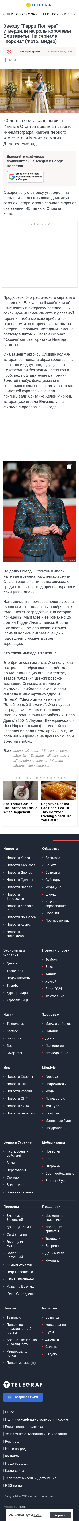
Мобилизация (53, 1142)
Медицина (53, 887)
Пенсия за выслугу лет (21, 1365)
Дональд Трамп (19, 1227)
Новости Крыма (19, 924)
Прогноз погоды (57, 920)
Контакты (12, 1456)
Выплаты (52, 872)
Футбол (51, 959)
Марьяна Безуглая (21, 1286)
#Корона (56, 760)
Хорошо (60, 1515)
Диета (50, 1038)
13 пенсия (14, 1317)
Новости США (18, 1084)
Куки (38, 1515)
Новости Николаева (15, 934)
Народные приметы (53, 1229)
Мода (49, 1091)
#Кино (18, 750)
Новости (10, 848)
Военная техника (20, 1192)
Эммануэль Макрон (15, 1244)
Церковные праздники (54, 1217)
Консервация (55, 1325)
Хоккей (50, 981)
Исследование (56, 1053)
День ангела (54, 1253)
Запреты (52, 1246)
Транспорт (15, 971)
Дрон (11, 1045)
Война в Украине (17, 1142)
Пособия (52, 913)
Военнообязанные (59, 1173)
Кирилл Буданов (19, 1264)
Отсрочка (52, 1166)
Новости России (19, 1091)
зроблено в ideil (14, 1507)
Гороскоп (52, 1076)
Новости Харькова (21, 865)
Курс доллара (17, 993)
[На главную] (39, 5)
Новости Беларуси (21, 1113)
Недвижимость (18, 978)
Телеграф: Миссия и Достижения (30, 1478)
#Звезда (19, 755)
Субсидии (53, 880)
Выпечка (52, 1317)
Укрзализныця (18, 1000)
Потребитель (55, 1084)
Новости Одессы (20, 880)
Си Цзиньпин (17, 1234)
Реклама (12, 1441)
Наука (8, 1014)
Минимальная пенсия (17, 1353)
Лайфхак (52, 1113)
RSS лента (13, 1485)
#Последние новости (30, 760)
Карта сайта (14, 1471)
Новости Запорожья (15, 896)
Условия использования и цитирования (36, 1434)
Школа (50, 894)
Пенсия (9, 1308)
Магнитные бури (58, 1120)
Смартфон (15, 1053)
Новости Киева (18, 858)
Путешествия (55, 1098)
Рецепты (49, 1308)
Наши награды (16, 1449)
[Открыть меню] (6, 5)
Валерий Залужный (15, 1255)
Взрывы (13, 1163)
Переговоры (16, 1170)
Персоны (11, 1206)
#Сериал (32, 750)
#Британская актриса (31, 765)
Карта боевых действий (17, 1153)
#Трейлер (36, 755)
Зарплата (52, 858)
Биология (14, 1038)
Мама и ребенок (58, 1023)
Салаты (51, 1346)
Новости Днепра (19, 872)
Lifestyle (49, 1067)
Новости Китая (18, 1106)
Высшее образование (55, 904)
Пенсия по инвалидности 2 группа (19, 1328)
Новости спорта (55, 950)
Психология (54, 1045)
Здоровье (50, 1014)
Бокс (49, 966)
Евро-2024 (53, 989)
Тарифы (13, 985)
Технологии (16, 1023)
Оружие (13, 1177)
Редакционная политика (24, 1426)
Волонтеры (15, 1185)
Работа (50, 865)
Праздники (51, 1206)
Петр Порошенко (20, 1272)
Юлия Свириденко (21, 1294)
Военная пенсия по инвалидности (22, 1342)
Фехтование (54, 996)
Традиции (52, 1238)
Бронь (50, 1159)
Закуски (51, 1354)
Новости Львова (19, 887)
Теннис (50, 974)
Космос (12, 1031)
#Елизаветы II (57, 755)
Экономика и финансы (14, 952)
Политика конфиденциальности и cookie (36, 1419)
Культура (52, 1106)
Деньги (12, 963)
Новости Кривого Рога (20, 908)
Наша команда (16, 1463)
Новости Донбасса (21, 917)
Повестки (52, 1151)
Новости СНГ (17, 1098)
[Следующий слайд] (75, 14)
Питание (52, 1031)
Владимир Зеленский (15, 1217)
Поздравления (56, 1128)
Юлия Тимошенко (20, 1279)
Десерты (52, 1339)
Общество (50, 848)
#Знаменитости (55, 750)
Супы (49, 1332)
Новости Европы (20, 1076)
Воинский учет (56, 1181)
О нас (9, 1412)
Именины (52, 1260)
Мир (6, 1067)
